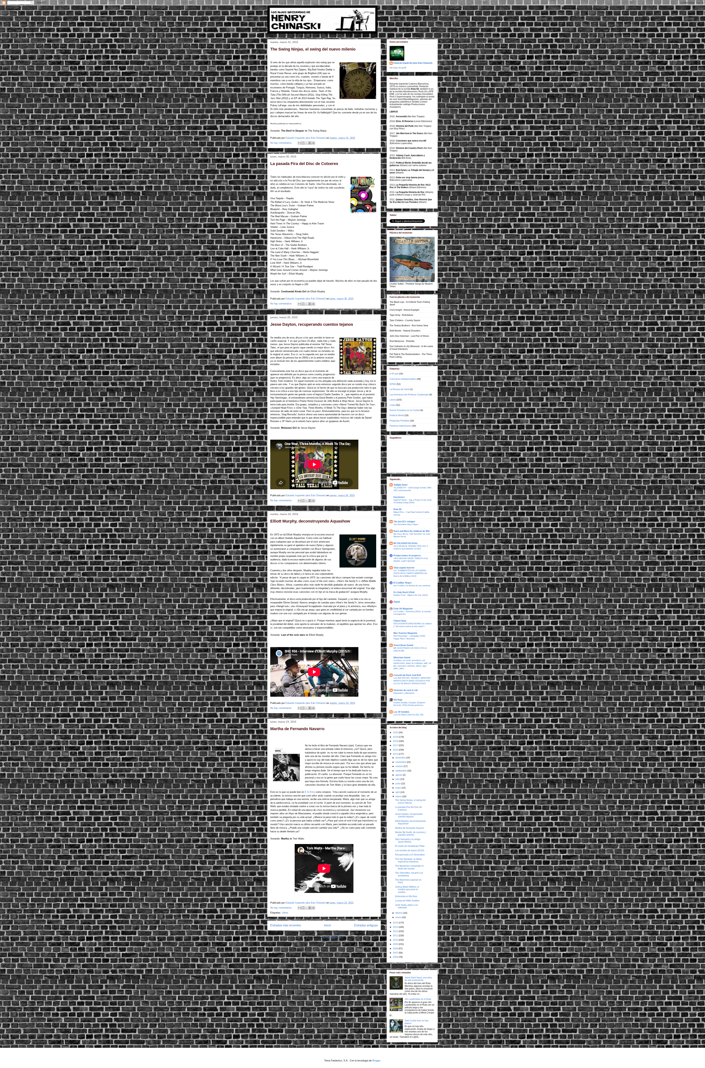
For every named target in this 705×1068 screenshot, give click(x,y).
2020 (396, 732)
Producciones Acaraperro (407, 555)
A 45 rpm (394, 373)
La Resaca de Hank (399, 389)
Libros (285, 912)
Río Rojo (397, 700)
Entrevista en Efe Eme (406, 896)
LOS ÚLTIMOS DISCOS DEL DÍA (408, 715)
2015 (396, 754)
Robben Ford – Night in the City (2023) (410, 595)
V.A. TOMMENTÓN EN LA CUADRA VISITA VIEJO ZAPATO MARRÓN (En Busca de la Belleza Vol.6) (410, 573)
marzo (398, 796)
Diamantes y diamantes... (404, 693)
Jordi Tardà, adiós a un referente (406, 906)
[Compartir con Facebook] (310, 143)
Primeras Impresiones (400, 426)
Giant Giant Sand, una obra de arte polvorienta (418, 978)
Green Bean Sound (403, 645)
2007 (396, 953)
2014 (396, 922)
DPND (393, 384)
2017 (396, 745)
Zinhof (396, 602)
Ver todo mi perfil (398, 68)
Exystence (399, 497)
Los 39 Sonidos (401, 712)
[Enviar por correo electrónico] (299, 143)
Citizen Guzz (399, 621)
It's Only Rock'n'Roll (403, 592)
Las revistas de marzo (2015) (409, 850)
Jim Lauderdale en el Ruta (418, 999)
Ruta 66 (397, 509)
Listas (392, 405)
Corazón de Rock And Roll (407, 675)
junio (398, 783)
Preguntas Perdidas (399, 420)
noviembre (401, 762)
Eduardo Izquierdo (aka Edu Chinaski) (412, 63)
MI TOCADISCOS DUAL (405, 543)
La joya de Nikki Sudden (407, 900)
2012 (396, 931)
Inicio (327, 925)
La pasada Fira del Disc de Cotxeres (304, 163)
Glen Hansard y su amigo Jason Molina (407, 840)
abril (397, 792)
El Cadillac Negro (402, 582)
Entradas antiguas (366, 925)
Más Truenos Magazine (405, 633)
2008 (396, 948)
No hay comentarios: (281, 142)
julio (397, 779)
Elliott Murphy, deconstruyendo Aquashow (310, 521)
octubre (399, 766)
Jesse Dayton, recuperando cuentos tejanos (311, 324)
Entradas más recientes (285, 925)
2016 (396, 750)
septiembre (401, 770)
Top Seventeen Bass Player (405, 524)
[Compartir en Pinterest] (313, 143)
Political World (397, 415)
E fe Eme (310, 792)
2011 (396, 935)
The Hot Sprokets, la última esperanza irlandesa (408, 860)
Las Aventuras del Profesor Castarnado (409, 394)
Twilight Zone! (400, 485)
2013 (396, 927)
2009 (396, 944)
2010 (396, 940)
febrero (399, 913)
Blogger (376, 1060)
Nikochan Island (401, 657)
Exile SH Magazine (403, 608)
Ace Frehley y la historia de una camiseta (411, 585)
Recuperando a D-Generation (410, 854)
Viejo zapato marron (403, 567)
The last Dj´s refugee (404, 521)
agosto (399, 775)
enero (398, 917)
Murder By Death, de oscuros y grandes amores (410, 833)
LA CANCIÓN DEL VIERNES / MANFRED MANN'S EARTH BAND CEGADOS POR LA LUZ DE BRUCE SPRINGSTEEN (412, 681)
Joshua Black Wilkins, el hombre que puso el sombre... (407, 889)
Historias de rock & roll (405, 690)
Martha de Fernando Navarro (297, 728)
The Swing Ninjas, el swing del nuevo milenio (312, 49)
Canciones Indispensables (403, 379)
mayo (398, 788)
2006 (396, 957)
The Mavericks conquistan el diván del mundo (409, 867)
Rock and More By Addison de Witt (411, 531)
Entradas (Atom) (332, 937)
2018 (396, 741)
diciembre (400, 757)
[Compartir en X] (306, 143)
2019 (396, 737)
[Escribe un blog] (303, 143)
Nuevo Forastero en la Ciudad (405, 410)
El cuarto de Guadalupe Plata (409, 846)
